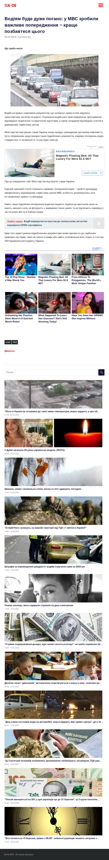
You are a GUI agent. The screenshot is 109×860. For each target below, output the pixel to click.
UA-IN (10, 5)
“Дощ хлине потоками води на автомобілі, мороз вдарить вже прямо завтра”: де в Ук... (54, 722)
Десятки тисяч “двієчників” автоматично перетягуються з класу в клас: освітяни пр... (53, 683)
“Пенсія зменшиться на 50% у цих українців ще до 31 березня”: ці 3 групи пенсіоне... (52, 799)
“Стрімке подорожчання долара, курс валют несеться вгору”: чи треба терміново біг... (54, 644)
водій (8, 342)
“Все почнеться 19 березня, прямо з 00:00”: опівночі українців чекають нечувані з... (52, 838)
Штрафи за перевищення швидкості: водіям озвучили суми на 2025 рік (45, 566)
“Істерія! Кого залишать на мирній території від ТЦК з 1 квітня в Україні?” (45, 527)
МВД (15, 342)
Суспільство (24, 37)
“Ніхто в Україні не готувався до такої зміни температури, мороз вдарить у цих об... (52, 411)
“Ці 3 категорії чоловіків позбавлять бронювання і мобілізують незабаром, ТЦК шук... (53, 760)
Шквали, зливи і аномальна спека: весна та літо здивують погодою (43, 489)
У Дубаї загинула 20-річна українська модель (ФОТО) (35, 450)
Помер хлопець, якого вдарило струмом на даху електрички (39, 605)
